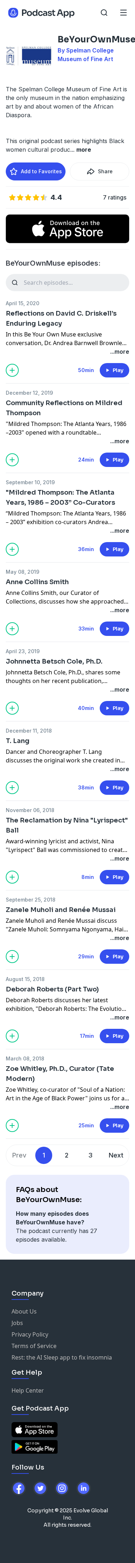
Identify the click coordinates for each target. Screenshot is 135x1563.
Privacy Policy (30, 1334)
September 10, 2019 (30, 482)
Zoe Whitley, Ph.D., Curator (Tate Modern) (60, 1074)
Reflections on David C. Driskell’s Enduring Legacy (61, 318)
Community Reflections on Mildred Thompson (64, 408)
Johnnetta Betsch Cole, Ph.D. (54, 661)
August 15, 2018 (25, 979)
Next (116, 1155)
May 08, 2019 (22, 572)
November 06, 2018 (30, 810)
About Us (24, 1311)
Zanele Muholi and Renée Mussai (61, 910)
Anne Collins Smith (37, 582)
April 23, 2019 (23, 651)
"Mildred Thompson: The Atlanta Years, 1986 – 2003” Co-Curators (60, 498)
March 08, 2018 (25, 1058)
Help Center (28, 1390)
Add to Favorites (41, 171)
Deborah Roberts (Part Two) (52, 989)
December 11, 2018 (29, 731)
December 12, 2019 (29, 393)
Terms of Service (34, 1346)
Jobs (17, 1323)
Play (118, 370)
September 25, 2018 (30, 900)
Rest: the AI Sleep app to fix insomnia (62, 1357)
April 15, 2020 (22, 303)
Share (105, 171)
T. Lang (18, 741)
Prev (19, 1155)
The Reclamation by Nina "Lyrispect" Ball (67, 825)
